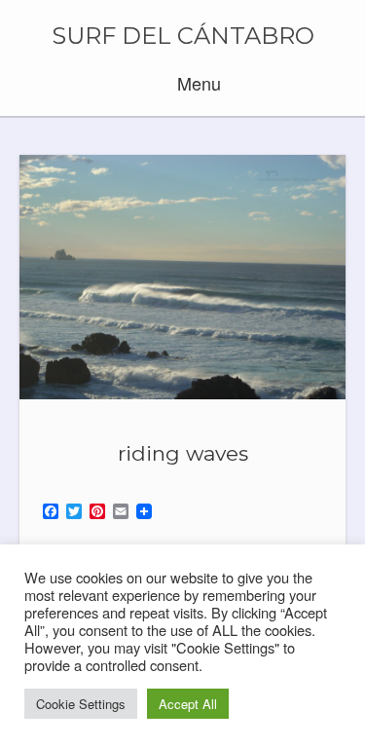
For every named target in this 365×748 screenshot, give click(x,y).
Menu (196, 82)
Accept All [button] (188, 703)
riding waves (183, 453)
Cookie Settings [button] (81, 703)
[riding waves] (182, 277)
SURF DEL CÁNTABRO (183, 36)
